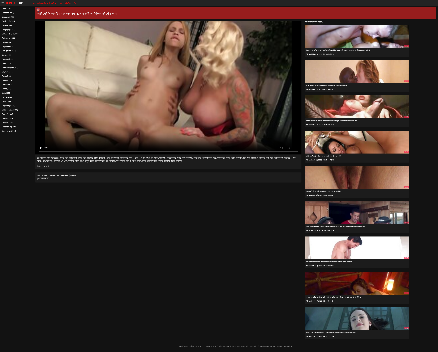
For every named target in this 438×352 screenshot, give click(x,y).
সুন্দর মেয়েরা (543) (9, 17)
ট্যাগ (76, 3)
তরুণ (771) (7, 8)
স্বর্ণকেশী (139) (8, 114)
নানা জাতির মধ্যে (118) (10, 127)
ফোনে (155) (7, 89)
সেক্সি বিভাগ (68, 3)
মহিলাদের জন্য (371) (10, 38)
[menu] (2, 3)
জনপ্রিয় (53, 3)
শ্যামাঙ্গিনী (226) (9, 59)
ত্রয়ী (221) (7, 63)
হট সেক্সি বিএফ (44, 179)
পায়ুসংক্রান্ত (73, 175)
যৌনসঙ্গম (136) (8, 118)
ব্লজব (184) (7, 76)
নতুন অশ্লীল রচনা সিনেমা (40, 3)
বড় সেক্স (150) (8, 97)
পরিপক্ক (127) (8, 122)
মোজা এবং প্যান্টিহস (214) (11, 68)
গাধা (58, 175)
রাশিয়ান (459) (8, 25)
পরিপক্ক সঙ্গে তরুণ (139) (11, 110)
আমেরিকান (44, 175)
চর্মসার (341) (8, 42)
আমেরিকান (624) (9, 13)
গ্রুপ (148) (7, 101)
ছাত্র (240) (7, 55)
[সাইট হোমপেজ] (14, 3)
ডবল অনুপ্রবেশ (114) (10, 131)
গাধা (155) (7, 93)
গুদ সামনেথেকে (64, 175)
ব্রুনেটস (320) (8, 46)
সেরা (60, 3)
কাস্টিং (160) (8, 84)
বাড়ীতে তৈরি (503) (9, 21)
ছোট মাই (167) (8, 80)
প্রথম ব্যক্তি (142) (9, 106)
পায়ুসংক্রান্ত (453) (9, 30)
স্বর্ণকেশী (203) (8, 72)
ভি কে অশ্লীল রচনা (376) (11, 34)
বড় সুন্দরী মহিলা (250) (10, 51)
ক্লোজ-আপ (52, 175)
